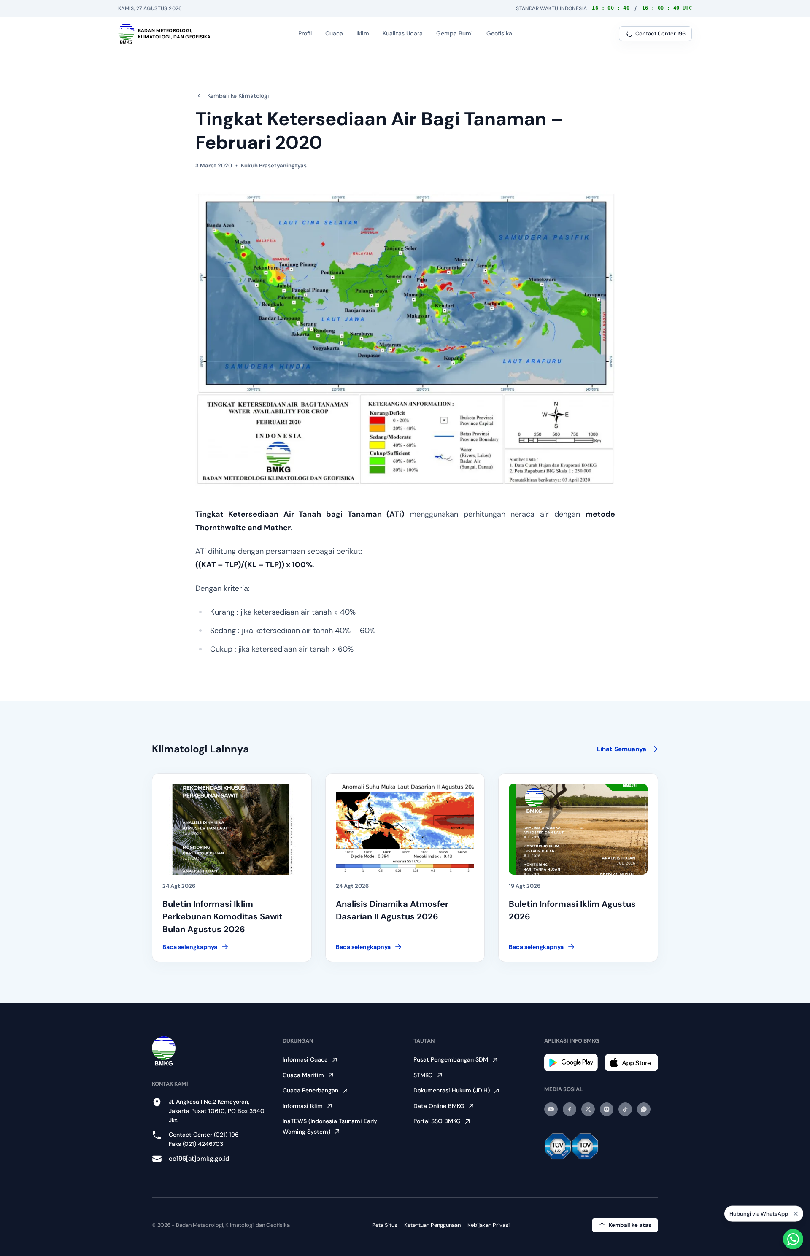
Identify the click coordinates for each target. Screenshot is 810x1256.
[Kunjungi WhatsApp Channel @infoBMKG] (644, 1109)
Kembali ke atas (630, 1225)
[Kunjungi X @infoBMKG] (588, 1109)
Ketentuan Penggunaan (432, 1225)
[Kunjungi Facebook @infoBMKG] (569, 1109)
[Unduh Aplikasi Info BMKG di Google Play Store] (571, 1062)
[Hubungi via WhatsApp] (793, 1239)
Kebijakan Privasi (488, 1225)
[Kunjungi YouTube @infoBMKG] (551, 1109)
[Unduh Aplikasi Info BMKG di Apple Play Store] (631, 1062)
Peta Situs (384, 1225)
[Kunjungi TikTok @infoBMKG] (625, 1109)
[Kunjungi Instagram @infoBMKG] (606, 1109)
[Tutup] (795, 1214)
